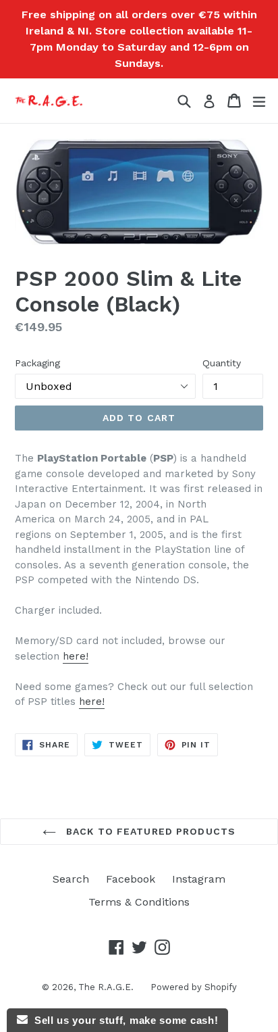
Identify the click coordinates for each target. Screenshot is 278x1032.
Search (71, 879)
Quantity (221, 363)
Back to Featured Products (149, 831)
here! (75, 656)
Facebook (130, 879)
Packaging (37, 363)
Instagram (198, 879)
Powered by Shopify (193, 987)
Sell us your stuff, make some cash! (123, 1020)
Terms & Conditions (139, 901)
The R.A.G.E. (106, 987)
